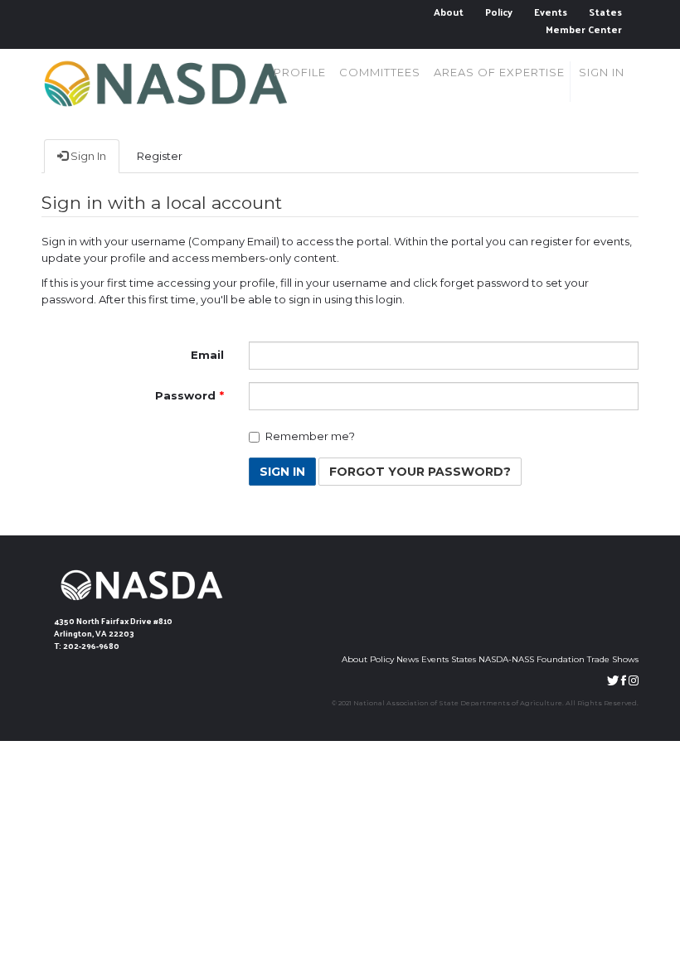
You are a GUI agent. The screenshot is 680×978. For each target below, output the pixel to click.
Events (550, 12)
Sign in (601, 72)
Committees (379, 72)
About (449, 12)
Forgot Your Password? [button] (420, 471)
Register (159, 155)
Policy (498, 12)
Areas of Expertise (499, 72)
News (407, 659)
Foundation (561, 659)
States (605, 12)
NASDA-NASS (506, 659)
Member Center (584, 29)
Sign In (87, 155)
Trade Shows (613, 659)
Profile (300, 72)
